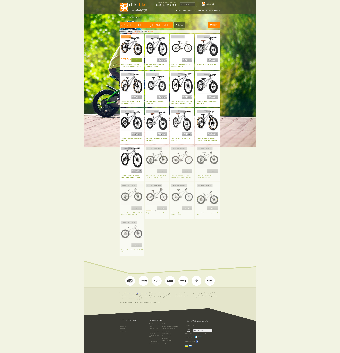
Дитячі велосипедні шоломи (170, 326)
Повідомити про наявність (162, 60)
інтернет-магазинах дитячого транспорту (137, 293)
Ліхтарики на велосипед (168, 328)
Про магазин (123, 326)
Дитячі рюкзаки (166, 331)
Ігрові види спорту (167, 340)
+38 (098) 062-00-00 (166, 5)
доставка (197, 10)
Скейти (164, 323)
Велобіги (151, 326)
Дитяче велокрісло (154, 343)
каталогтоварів (180, 25)
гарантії (204, 10)
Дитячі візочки (166, 338)
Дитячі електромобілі (155, 339)
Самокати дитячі (153, 328)
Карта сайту (123, 331)
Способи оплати (124, 323)
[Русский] (190, 347)
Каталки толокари (154, 331)
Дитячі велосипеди (154, 323)
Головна (178, 10)
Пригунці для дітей (167, 335)
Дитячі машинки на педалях (154, 336)
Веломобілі (152, 333)
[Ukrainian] (187, 347)
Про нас (184, 10)
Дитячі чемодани (153, 341)
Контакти (217, 10)
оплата (190, 10)
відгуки (210, 10)
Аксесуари (165, 343)
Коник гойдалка (166, 333)
